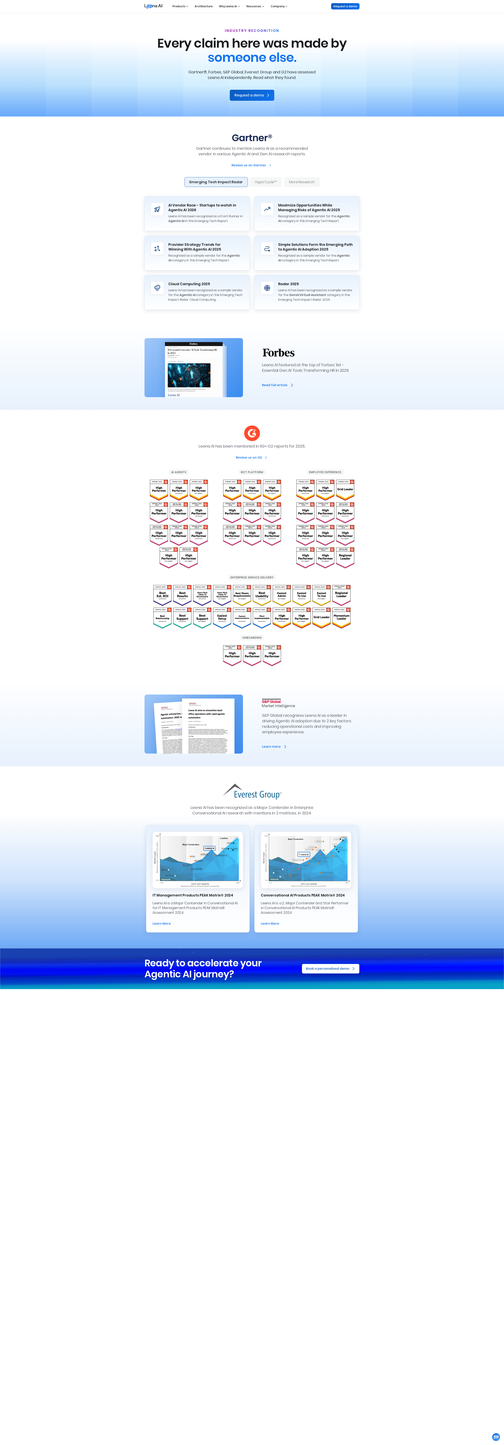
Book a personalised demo (327, 968)
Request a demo (345, 6)
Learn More (162, 923)
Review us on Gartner (249, 165)
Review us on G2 (249, 457)
